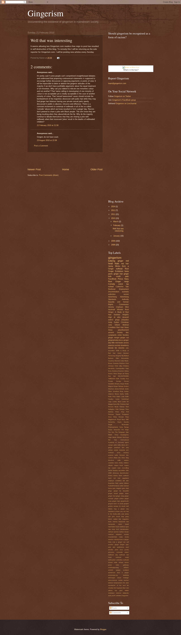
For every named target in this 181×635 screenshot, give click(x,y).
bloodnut (111, 460)
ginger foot (112, 496)
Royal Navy (121, 419)
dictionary (116, 473)
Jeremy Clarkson (115, 307)
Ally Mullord (125, 355)
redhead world (122, 557)
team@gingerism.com (117, 83)
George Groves (122, 381)
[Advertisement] (65, 160)
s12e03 (110, 570)
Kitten (118, 396)
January (116, 236)
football (110, 486)
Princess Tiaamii (114, 414)
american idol (119, 447)
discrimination (124, 473)
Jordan (126, 391)
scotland (126, 570)
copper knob (118, 465)
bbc (127, 332)
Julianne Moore (113, 394)
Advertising (112, 297)
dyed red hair (114, 478)
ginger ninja (120, 496)
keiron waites (113, 519)
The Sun (111, 432)
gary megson (117, 488)
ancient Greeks (115, 332)
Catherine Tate (122, 286)
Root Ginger (114, 281)
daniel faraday (113, 470)
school (111, 286)
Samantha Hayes (114, 422)
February (117, 225)
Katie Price (112, 396)
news (121, 537)
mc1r (117, 529)
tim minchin (119, 348)
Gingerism (45, 13)
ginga (117, 320)
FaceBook (112, 279)
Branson (117, 361)
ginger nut (124, 337)
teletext (110, 583)
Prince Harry (123, 279)
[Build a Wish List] (131, 67)
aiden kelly (117, 445)
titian (124, 588)
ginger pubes (119, 498)
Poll (127, 412)
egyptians (125, 478)
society (117, 345)
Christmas (125, 322)
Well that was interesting (118, 230)
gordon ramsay (113, 506)
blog (127, 457)
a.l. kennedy (119, 442)
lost (127, 521)
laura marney (113, 521)
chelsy (121, 463)
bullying (111, 261)
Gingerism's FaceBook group (124, 100)
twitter (127, 590)
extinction (112, 294)
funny (110, 488)
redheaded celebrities (115, 560)
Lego (110, 401)
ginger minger (113, 337)
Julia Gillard (114, 325)
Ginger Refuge (118, 386)
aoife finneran (120, 455)
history (110, 509)
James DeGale (119, 389)
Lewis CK (125, 401)
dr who (117, 317)
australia (125, 292)
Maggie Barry (112, 404)
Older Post (96, 169)
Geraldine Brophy (114, 384)
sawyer (118, 570)
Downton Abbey (123, 371)
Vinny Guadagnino (122, 435)
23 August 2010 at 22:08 (47, 140)
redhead (119, 269)
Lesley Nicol (117, 401)
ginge (110, 491)
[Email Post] (58, 58)
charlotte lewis (113, 463)
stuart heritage (123, 577)
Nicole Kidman (120, 406)
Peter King (119, 412)
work (109, 595)
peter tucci (119, 549)
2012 (113, 210)
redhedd (126, 560)
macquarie (111, 524)
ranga (126, 281)
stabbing (126, 575)
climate (110, 465)
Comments (116, 613)
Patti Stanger (120, 409)
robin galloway (122, 565)
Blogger (103, 629)
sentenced (111, 572)
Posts (114, 608)
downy (110, 475)
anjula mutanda (119, 450)
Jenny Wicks (114, 266)
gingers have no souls (115, 503)
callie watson (123, 460)
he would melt (124, 506)
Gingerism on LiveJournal (126, 103)
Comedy (111, 284)
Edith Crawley (120, 378)
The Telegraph (120, 432)
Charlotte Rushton (119, 363)
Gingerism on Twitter (122, 96)
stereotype (111, 577)
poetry (127, 549)
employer (111, 480)
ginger (120, 261)
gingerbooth (125, 501)
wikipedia (126, 593)
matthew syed (124, 526)
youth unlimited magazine (120, 595)
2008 (113, 245)
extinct (110, 320)
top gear (118, 590)
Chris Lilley (118, 366)
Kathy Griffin (124, 394)
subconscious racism (115, 580)
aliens (123, 445)
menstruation (124, 529)
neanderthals (112, 537)
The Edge (125, 429)
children (126, 463)
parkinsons (120, 547)
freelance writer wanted (121, 486)
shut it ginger (123, 572)
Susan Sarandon (114, 429)
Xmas (110, 330)
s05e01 (126, 567)
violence (118, 593)
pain (127, 544)
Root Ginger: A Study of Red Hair (118, 312)
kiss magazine (124, 519)
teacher (126, 580)
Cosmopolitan (120, 368)
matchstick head (113, 526)
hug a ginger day (121, 509)
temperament (118, 583)
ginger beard (113, 493)
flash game (119, 483)
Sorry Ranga (124, 427)
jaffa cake (121, 514)
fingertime (111, 483)
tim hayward (118, 588)
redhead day (113, 555)
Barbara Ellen (113, 358)
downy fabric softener (121, 475)
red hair (125, 264)
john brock (116, 516)
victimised (111, 593)
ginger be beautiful (121, 491)
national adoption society (118, 534)
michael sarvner (113, 532)
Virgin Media (112, 437)
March (116, 221)
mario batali (123, 524)
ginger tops (116, 501)
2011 (113, 214)
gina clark (125, 488)
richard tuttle (112, 562)
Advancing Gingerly (114, 355)
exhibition (118, 480)
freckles (126, 335)
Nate (117, 263)
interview (111, 511)
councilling (125, 468)
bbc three (121, 457)
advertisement (123, 330)
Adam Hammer (123, 353)
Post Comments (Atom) (48, 175)
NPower (120, 309)
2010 (113, 218)
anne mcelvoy (123, 452)
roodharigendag (113, 567)
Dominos (115, 371)
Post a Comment (41, 146)
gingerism (114, 257)
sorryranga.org (113, 575)
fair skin (126, 480)
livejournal (122, 521)
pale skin (111, 547)
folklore (126, 483)
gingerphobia (113, 340)
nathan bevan (124, 532)
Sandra (126, 422)
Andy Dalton (113, 322)
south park (122, 276)
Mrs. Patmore (121, 404)
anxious (110, 455)
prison (127, 552)
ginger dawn (124, 493)
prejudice (125, 320)
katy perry (125, 516)
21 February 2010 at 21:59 (47, 125)
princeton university (115, 552)
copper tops (116, 468)
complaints (112, 335)
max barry (111, 529)
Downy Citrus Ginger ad (116, 373)
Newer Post (34, 169)
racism (126, 294)
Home (65, 169)
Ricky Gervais (118, 417)
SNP (127, 419)
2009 (113, 241)
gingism (126, 503)
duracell (125, 317)
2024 (113, 206)
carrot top (123, 284)
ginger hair (118, 274)
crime (120, 335)
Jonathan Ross (118, 391)
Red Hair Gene (122, 327)
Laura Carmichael (122, 399)
